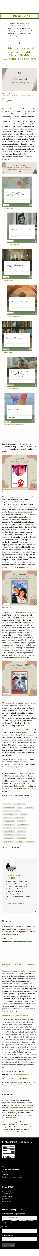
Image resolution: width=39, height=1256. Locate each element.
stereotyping (9, 838)
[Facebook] (3, 847)
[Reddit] (18, 847)
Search (35, 911)
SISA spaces (20, 835)
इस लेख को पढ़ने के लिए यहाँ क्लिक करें (14, 425)
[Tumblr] (12, 847)
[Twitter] (6, 847)
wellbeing (30, 842)
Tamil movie (8, 842)
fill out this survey (23, 786)
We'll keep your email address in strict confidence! (18, 1222)
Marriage (21, 821)
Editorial (15, 96)
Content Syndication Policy (12, 1177)
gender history (19, 658)
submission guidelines (24, 1074)
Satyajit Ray (21, 831)
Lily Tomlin (19, 818)
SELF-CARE (8, 835)
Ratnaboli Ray (9, 831)
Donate (5, 1172)
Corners (11, 1108)
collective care (9, 807)
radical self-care (20, 828)
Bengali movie (20, 804)
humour (23, 814)
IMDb (9, 492)
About (4, 1167)
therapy (19, 842)
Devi (20, 807)
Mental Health (9, 825)
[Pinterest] (9, 847)
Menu (19, 42)
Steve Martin (22, 838)
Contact (5, 1174)
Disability (29, 807)
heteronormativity (10, 814)
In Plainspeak (19, 16)
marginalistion (9, 821)
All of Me (8, 804)
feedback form (28, 1085)
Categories (6, 96)
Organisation (7, 1235)
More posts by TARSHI (16, 903)
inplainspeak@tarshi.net (12, 1132)
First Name (6, 1227)
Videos (21, 1108)
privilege (7, 828)
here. (26, 1078)
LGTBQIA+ (8, 818)
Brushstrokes (14, 1110)
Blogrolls (27, 1110)
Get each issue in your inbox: (14, 1214)
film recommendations (12, 811)
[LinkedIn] (15, 847)
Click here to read (8, 209)
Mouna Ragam (22, 825)
